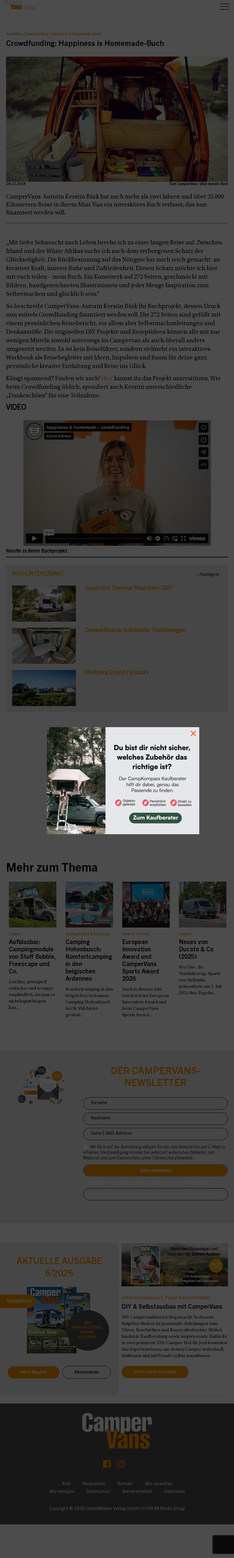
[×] (117, 779)
